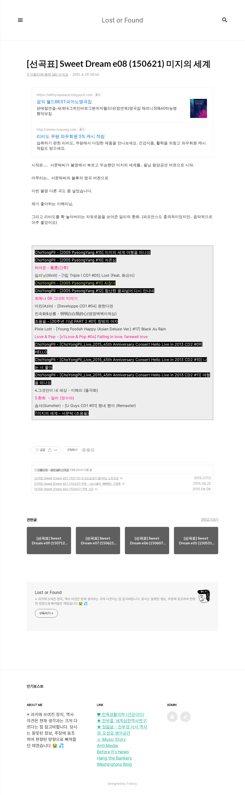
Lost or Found (48, 592)
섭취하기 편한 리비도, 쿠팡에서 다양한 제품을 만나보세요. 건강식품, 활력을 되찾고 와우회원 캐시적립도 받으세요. (121, 146)
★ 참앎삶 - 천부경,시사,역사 (122, 726)
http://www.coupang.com (57, 129)
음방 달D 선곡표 (59, 470)
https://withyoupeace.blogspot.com (65, 95)
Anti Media (107, 745)
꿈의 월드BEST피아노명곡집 (64, 101)
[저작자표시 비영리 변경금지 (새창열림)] (88, 450)
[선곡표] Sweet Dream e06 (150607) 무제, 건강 (63, 489)
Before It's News (113, 751)
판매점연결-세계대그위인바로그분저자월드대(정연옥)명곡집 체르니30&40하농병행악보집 (107, 111)
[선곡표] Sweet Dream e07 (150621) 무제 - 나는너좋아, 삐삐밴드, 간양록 (77, 483)
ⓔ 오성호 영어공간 (113, 733)
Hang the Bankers (114, 758)
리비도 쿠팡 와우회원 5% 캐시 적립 (71, 136)
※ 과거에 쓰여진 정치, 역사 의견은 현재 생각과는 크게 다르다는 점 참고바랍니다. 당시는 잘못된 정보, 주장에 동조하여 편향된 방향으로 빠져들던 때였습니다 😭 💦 (115, 601)
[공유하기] (50, 450)
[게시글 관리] (56, 450)
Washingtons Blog (114, 764)
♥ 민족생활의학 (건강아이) (120, 714)
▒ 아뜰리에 (41, 470)
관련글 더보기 (209, 519)
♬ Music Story (111, 739)
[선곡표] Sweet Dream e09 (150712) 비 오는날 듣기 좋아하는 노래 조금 (76, 478)
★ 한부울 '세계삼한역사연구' (122, 720)
